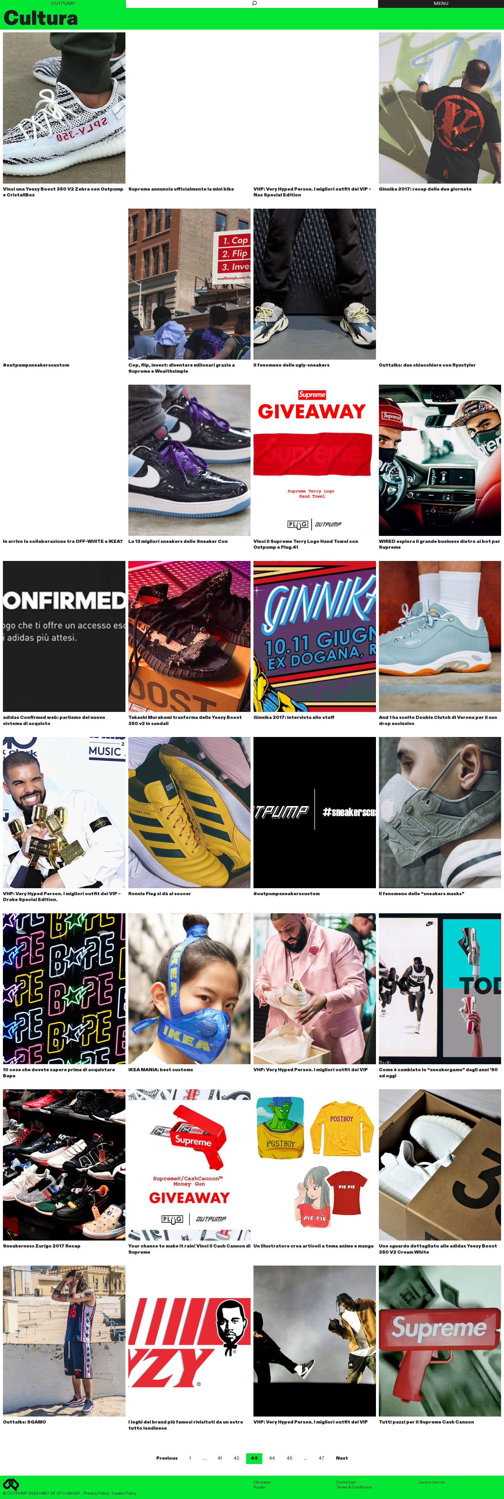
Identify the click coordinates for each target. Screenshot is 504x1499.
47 (321, 1458)
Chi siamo (262, 1482)
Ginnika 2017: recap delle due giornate (425, 189)
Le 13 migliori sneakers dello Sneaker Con (178, 541)
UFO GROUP (68, 1493)
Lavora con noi (432, 1482)
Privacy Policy (96, 1493)
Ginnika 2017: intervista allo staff (294, 717)
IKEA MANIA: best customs (160, 1070)
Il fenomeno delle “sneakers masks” (421, 894)
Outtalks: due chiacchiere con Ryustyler (427, 365)
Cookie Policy (124, 1493)
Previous (167, 1458)
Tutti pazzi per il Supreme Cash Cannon (426, 1422)
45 (289, 1458)
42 (236, 1458)
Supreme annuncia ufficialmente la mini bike (181, 189)
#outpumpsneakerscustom (36, 365)
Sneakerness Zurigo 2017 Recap (41, 1246)
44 (272, 1458)
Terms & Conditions (354, 1487)
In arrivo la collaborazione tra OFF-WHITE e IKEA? (63, 541)
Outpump (63, 3)
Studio (259, 1487)
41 (220, 1458)
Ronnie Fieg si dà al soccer (159, 894)
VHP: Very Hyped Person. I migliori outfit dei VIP (310, 1070)
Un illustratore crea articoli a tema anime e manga (313, 1246)
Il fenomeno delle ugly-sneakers (291, 365)
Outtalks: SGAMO (24, 1422)
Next (342, 1458)
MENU (441, 3)
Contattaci (346, 1482)
